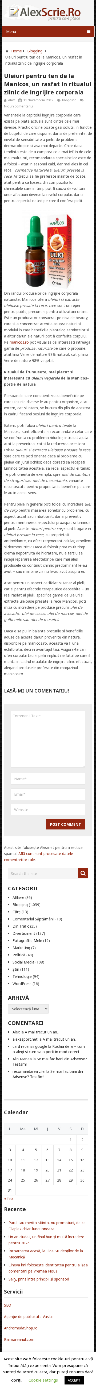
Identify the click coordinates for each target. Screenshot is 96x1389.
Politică (19, 954)
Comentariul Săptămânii (33, 918)
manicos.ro (19, 342)
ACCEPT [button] (74, 1380)
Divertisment (24, 933)
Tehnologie (22, 976)
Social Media (23, 962)
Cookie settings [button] (43, 1380)
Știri (16, 969)
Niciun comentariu (18, 106)
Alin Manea (22, 1058)
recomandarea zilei (29, 1071)
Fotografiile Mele (27, 940)
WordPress (22, 983)
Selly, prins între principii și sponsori (39, 1279)
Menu (11, 31)
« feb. (9, 1198)
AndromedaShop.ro (21, 1327)
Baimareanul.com (19, 1339)
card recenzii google (30, 1046)
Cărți (17, 911)
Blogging (69, 100)
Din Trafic (21, 926)
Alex (11, 100)
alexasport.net (25, 1039)
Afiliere (18, 897)
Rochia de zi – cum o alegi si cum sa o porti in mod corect (49, 1049)
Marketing (21, 947)
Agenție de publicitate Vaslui (28, 1316)
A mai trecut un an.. (42, 1032)
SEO (7, 1305)
